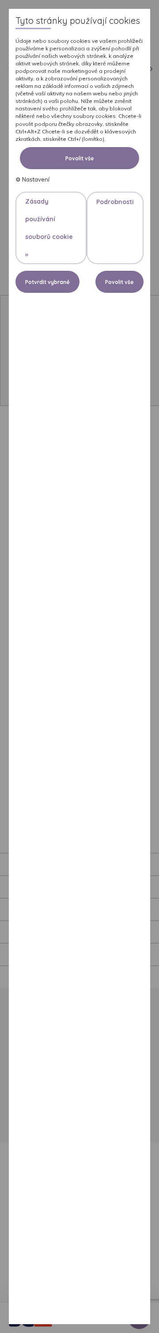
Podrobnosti (115, 202)
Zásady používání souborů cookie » (49, 227)
